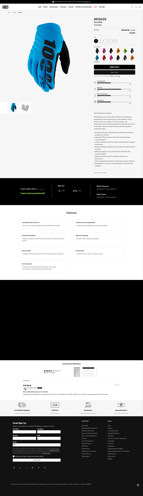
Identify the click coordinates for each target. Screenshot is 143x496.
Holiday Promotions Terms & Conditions (119, 451)
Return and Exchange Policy (89, 435)
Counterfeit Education (88, 441)
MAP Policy (85, 446)
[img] (27, 385)
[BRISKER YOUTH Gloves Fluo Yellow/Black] (125, 51)
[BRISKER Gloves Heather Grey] (132, 51)
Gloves (14, 12)
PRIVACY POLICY (47, 453)
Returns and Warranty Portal (89, 433)
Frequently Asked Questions (89, 428)
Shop (9, 12)
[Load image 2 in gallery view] (25, 107)
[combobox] (15, 444)
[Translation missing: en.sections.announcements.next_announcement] (130, 2)
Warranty (84, 438)
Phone (14, 442)
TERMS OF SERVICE (54, 450)
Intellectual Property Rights (115, 448)
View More (96, 62)
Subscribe (36, 460)
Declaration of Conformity (89, 451)
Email (38, 435)
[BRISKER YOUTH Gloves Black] (111, 51)
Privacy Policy (111, 456)
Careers (110, 428)
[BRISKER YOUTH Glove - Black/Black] (97, 51)
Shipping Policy (112, 453)
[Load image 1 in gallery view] (13, 107)
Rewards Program (86, 443)
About (109, 425)
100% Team (111, 435)
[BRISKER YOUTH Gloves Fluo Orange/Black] (118, 51)
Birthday (15, 435)
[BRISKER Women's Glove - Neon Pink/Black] (104, 51)
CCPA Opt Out (86, 448)
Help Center (85, 425)
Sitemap (110, 458)
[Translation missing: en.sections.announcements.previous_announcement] (13, 2)
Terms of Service (86, 453)
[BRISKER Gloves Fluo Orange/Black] (132, 58)
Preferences (111, 446)
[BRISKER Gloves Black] (118, 58)
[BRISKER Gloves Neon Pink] (111, 58)
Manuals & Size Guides (88, 430)
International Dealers (113, 433)
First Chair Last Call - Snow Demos (117, 438)
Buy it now (114, 72)
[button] (40, 7)
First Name (16, 429)
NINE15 (89, 484)
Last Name (40, 429)
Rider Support (85, 456)
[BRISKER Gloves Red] (104, 58)
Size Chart (132, 32)
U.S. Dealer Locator (113, 430)
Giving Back (111, 441)
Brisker (20, 12)
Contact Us (111, 443)
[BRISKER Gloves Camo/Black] (125, 58)
